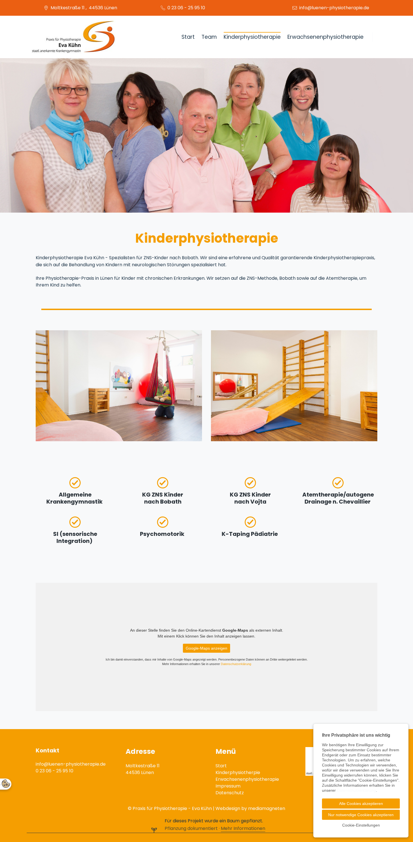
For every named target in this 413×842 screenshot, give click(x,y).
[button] (8, 135)
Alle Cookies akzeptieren (361, 803)
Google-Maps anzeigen (206, 648)
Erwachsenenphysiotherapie (325, 37)
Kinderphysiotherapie (252, 37)
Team (209, 37)
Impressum (227, 786)
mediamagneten (266, 808)
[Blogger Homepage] (73, 37)
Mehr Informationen (243, 828)
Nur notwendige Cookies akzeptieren (361, 815)
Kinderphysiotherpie (237, 772)
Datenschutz (229, 792)
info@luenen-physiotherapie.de (334, 7)
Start (188, 37)
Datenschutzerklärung (236, 664)
